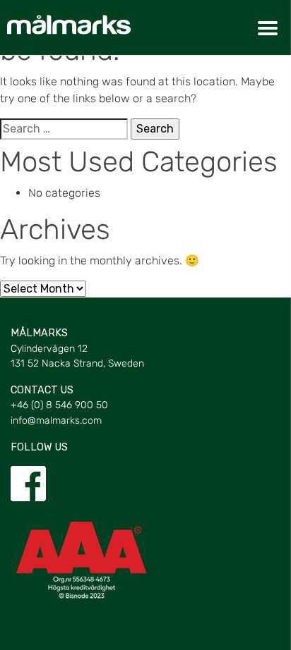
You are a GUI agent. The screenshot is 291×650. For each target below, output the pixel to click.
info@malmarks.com (56, 421)
